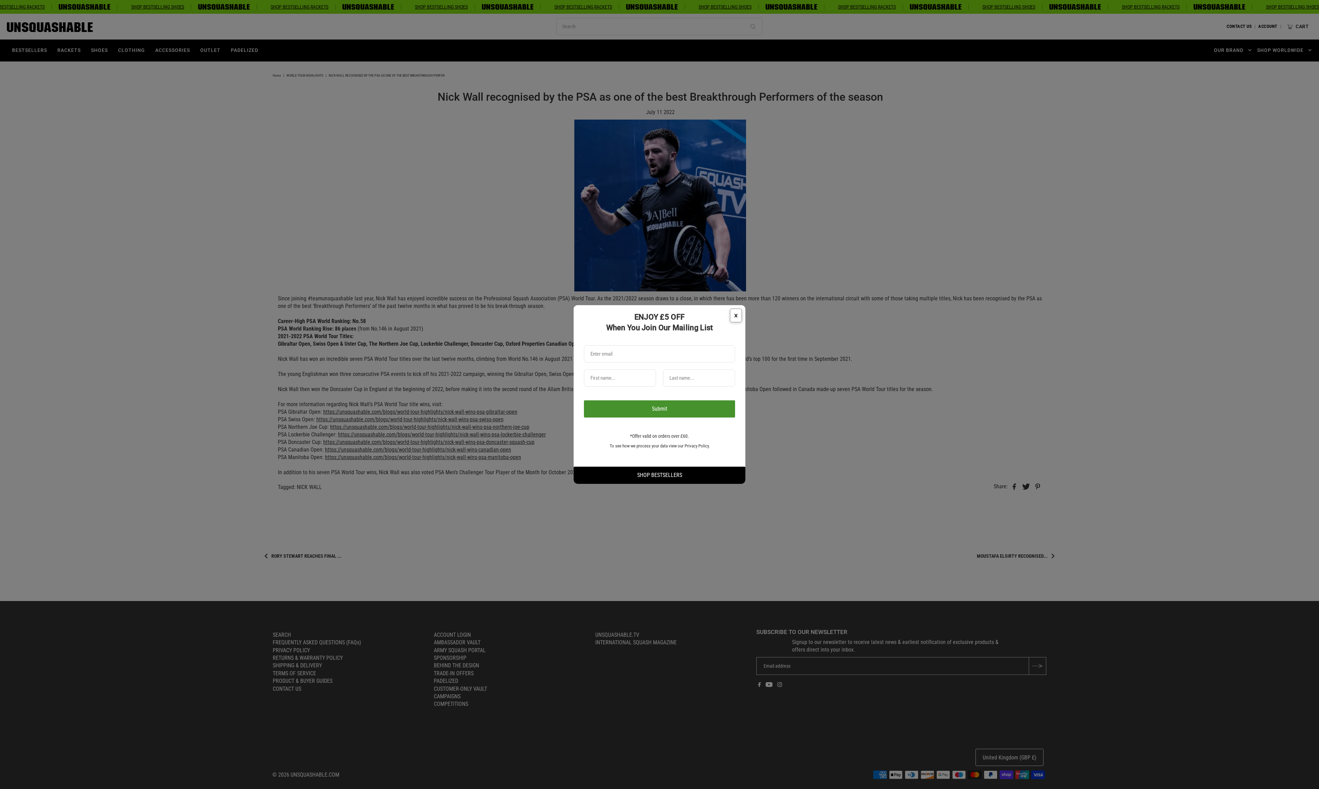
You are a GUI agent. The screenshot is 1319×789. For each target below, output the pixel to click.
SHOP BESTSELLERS (659, 475)
